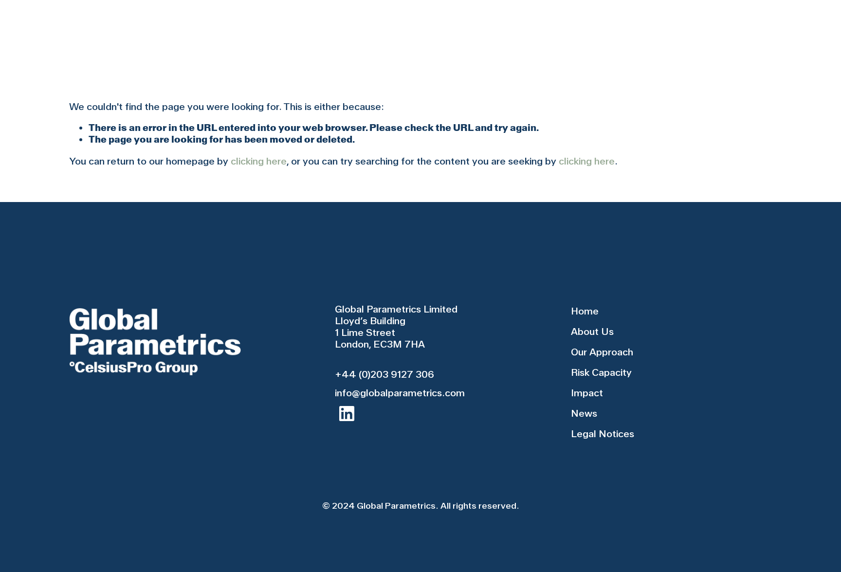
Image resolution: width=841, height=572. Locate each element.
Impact (566, 32)
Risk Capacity (487, 32)
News (624, 32)
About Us (305, 32)
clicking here (259, 161)
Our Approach (390, 32)
